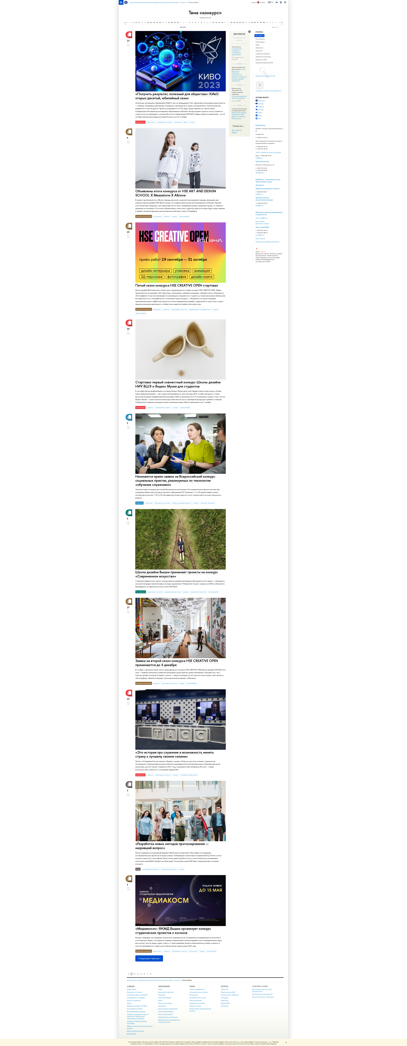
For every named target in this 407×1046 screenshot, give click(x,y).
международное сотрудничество (199, 309)
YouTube (260, 104)
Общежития (260, 185)
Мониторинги (194, 995)
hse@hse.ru (259, 158)
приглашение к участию (164, 122)
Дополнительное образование (167, 1009)
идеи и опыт (151, 122)
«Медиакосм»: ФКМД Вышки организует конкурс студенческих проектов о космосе (173, 930)
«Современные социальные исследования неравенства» (237, 52)
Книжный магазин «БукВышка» (230, 995)
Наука (257, 45)
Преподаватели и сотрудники (136, 998)
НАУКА (192, 986)
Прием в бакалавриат (164, 998)
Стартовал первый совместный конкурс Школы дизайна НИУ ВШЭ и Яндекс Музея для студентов (178, 384)
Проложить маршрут (262, 223)
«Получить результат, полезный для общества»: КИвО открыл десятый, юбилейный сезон (177, 96)
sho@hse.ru (259, 194)
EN (272, 2)
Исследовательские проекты (199, 992)
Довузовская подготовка (166, 992)
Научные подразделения (197, 989)
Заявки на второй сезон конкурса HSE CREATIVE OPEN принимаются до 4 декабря (176, 662)
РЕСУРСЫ (224, 986)
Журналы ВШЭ (225, 1003)
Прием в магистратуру (165, 1003)
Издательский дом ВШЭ (228, 992)
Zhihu (260, 115)
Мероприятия (239, 34)
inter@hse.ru (260, 205)
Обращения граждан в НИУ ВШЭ (137, 1006)
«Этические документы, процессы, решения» (239, 97)
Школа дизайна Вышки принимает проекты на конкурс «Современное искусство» (176, 574)
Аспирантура (162, 1006)
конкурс (192, 122)
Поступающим (260, 39)
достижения (157, 216)
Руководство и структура (134, 992)
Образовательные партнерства (168, 1017)
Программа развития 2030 (264, 62)
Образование (260, 42)
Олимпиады (161, 995)
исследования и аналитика (150, 869)
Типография (224, 998)
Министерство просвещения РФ (262, 994)
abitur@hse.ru (260, 173)
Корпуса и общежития (134, 1000)
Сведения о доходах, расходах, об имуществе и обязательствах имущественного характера (137, 1016)
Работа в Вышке (131, 1034)
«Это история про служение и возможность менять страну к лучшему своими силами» (174, 754)
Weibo (260, 112)
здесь (238, 1042)
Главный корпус (261, 125)
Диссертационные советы (198, 998)
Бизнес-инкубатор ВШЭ (165, 1014)
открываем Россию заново (188, 775)
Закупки (129, 1003)
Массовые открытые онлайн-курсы (263, 997)
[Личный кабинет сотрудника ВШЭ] (280, 2)
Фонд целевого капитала (134, 1009)
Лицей (160, 989)
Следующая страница (148, 958)
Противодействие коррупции (136, 1011)
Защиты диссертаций (196, 1000)
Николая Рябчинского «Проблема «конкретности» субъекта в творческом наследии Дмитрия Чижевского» (239, 75)
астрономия (193, 951)
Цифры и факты (131, 989)
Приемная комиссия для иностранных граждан (264, 199)
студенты (167, 216)
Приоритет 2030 (261, 60)
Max (259, 118)
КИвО (185, 122)
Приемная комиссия (262, 161)
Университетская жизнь (263, 57)
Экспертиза (259, 48)
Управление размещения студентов (267, 188)
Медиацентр (225, 1000)
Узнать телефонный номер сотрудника (268, 152)
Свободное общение (263, 54)
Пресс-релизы (260, 238)
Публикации (224, 1006)
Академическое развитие (197, 1003)
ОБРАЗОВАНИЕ (164, 986)
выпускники (157, 309)
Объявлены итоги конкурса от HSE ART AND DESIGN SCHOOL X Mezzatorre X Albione (175, 193)
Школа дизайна (184, 216)
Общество (259, 51)
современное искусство (198, 592)
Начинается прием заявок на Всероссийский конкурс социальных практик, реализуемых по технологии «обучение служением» (175, 480)
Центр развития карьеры (166, 1011)
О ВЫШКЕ (131, 986)
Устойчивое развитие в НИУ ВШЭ (137, 995)
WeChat (260, 110)
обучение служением (208, 503)
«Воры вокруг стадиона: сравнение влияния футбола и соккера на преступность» (239, 115)
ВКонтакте (261, 101)
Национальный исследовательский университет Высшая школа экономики (150, 980)
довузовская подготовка (173, 592)
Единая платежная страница (135, 1031)
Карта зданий (260, 221)
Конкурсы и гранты (195, 1006)
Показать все (238, 126)
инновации (177, 122)
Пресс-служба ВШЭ (262, 227)
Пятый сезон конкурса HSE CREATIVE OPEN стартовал (176, 285)
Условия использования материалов (267, 242)
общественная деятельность (181, 503)
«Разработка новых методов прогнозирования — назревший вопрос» (172, 845)
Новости (177, 980)
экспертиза (148, 503)
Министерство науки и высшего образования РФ (262, 990)
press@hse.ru (260, 235)
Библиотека (224, 989)
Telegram (261, 107)
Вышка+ (160, 1000)
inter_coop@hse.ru (262, 218)
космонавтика (211, 951)
